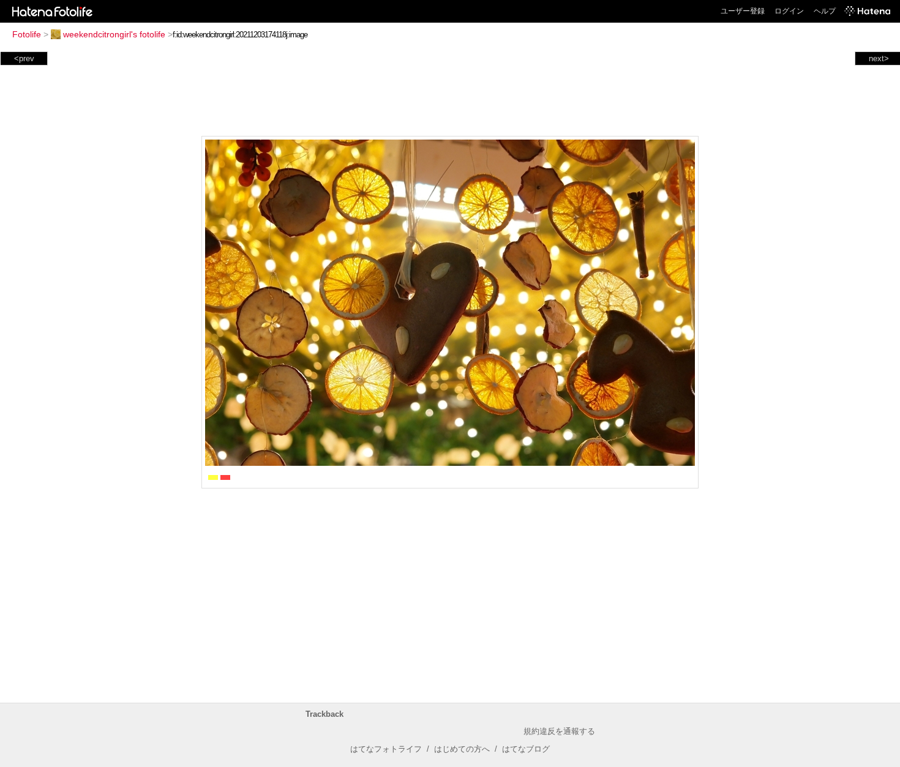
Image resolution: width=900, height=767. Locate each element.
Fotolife (26, 34)
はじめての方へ (462, 749)
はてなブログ (526, 749)
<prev (24, 58)
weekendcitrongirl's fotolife (114, 34)
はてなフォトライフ (386, 749)
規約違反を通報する (559, 731)
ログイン (789, 11)
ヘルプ (825, 11)
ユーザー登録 (743, 11)
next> (879, 58)
